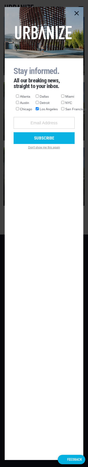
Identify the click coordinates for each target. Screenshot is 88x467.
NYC (68, 103)
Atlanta (25, 96)
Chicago (26, 109)
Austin (24, 103)
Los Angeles (49, 109)
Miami (69, 96)
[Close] (77, 14)
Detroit (45, 103)
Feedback (74, 459)
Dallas (44, 96)
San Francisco (76, 109)
